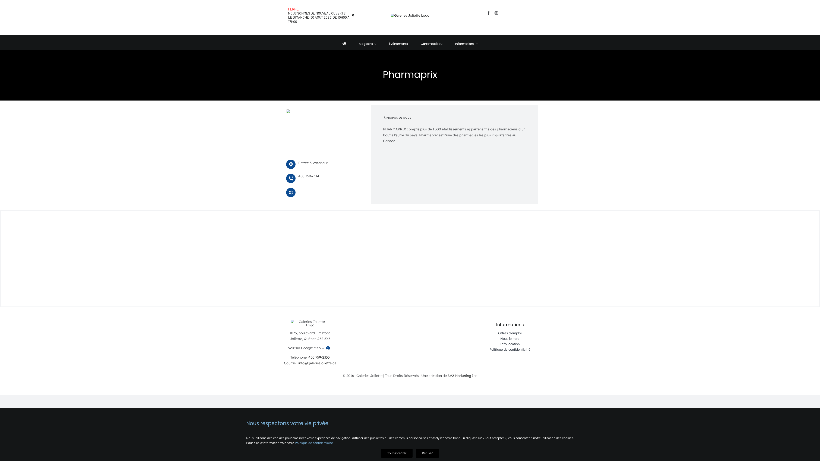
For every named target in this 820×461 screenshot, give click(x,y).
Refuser (427, 453)
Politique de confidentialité (314, 443)
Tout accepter (396, 453)
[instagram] (496, 13)
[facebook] (488, 13)
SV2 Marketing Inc (462, 375)
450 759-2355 (319, 357)
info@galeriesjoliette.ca (317, 363)
